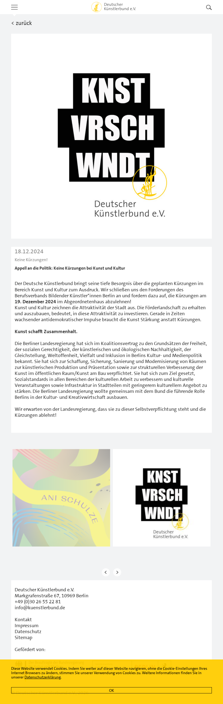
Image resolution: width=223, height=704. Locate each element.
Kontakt (23, 619)
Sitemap (23, 637)
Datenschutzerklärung (42, 677)
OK (111, 690)
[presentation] (106, 572)
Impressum (27, 625)
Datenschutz (28, 631)
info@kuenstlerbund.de (40, 607)
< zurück (21, 23)
